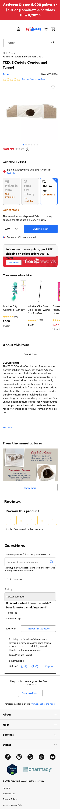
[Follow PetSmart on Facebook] (8, 751)
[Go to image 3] (29, 138)
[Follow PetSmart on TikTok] (41, 751)
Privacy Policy (10, 793)
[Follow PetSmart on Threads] (30, 751)
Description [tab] (30, 348)
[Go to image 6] (37, 138)
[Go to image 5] (34, 138)
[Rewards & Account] (18, 29)
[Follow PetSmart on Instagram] (19, 751)
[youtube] (52, 751)
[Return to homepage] (33, 29)
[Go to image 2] (26, 138)
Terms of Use (9, 787)
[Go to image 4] (31, 138)
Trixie (6, 70)
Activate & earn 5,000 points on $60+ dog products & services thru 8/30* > (30, 9)
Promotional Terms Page (43, 697)
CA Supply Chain (11, 804)
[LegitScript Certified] (12, 763)
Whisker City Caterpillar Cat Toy (14, 301)
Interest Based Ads (12, 798)
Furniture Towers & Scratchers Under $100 (35, 53)
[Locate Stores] (46, 29)
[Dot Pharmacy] (37, 763)
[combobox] (30, 42)
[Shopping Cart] (53, 29)
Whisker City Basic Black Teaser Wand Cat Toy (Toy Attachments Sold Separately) (39, 303)
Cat (5, 53)
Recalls (6, 781)
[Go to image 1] (23, 138)
